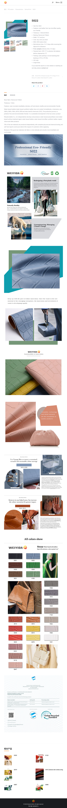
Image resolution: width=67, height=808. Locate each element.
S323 (15, 755)
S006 (46, 784)
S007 (15, 784)
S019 (15, 769)
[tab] (5, 94)
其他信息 (12, 95)
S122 (46, 755)
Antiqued (43, 75)
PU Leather (37, 77)
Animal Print (38, 75)
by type (47, 75)
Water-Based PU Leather (46, 77)
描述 (5, 95)
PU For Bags (53, 75)
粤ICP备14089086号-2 (33, 806)
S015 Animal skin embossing (54, 769)
